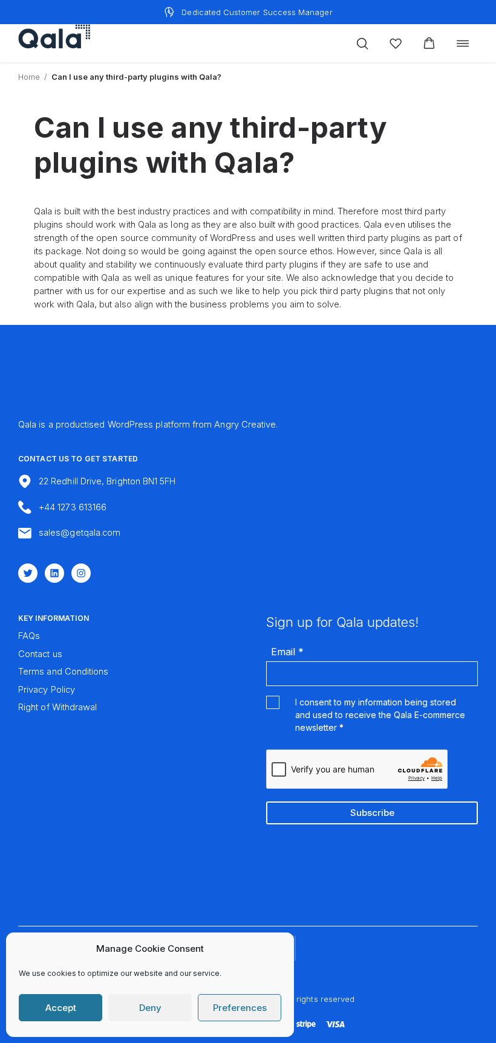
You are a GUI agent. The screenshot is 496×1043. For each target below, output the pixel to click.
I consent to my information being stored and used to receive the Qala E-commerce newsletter (380, 715)
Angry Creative (245, 424)
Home (29, 77)
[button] (429, 43)
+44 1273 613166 (72, 507)
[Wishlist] (395, 43)
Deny (150, 1007)
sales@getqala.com (79, 532)
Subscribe (372, 812)
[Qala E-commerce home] (54, 36)
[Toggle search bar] (362, 43)
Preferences (240, 1007)
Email (287, 652)
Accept (60, 1007)
